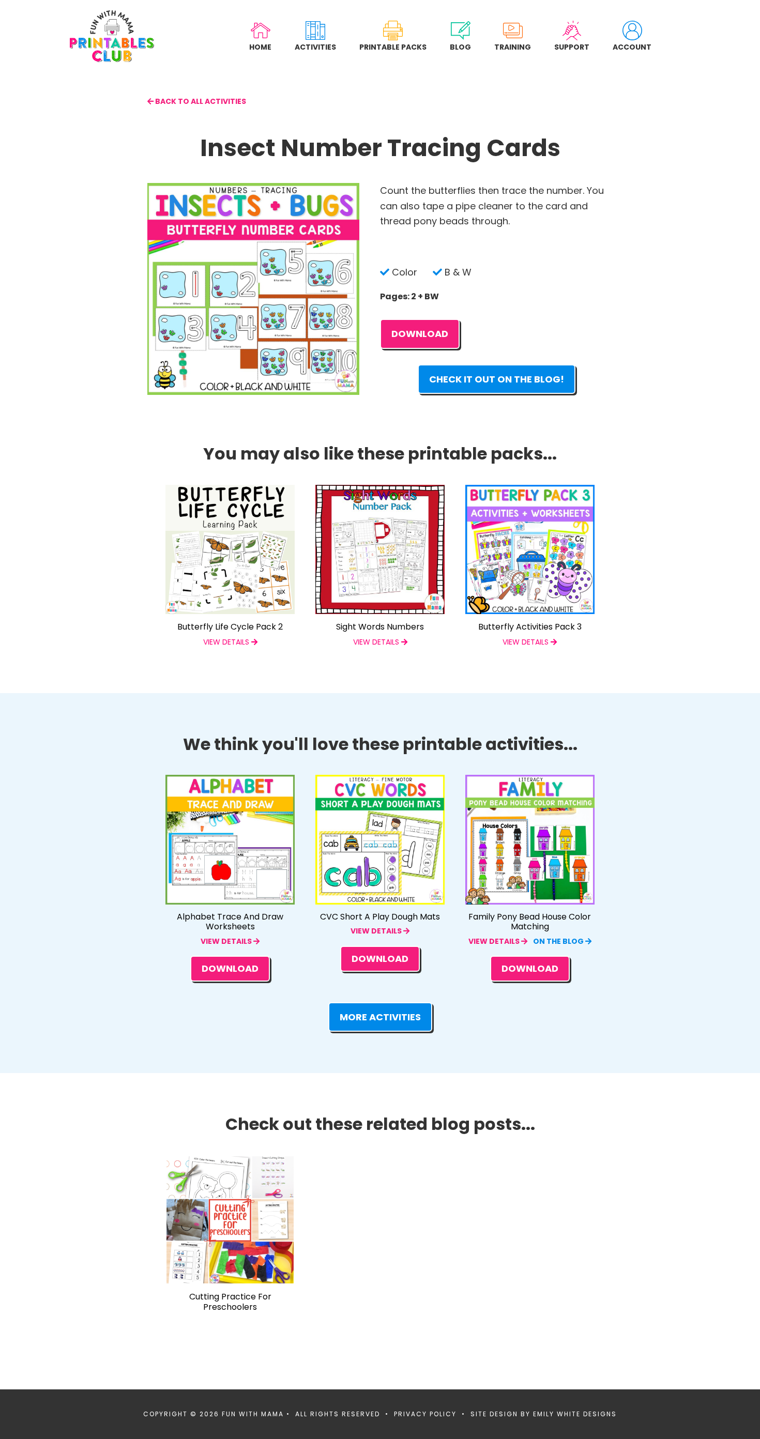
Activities (315, 47)
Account (632, 47)
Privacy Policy (425, 1414)
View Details (227, 941)
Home (260, 47)
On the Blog (559, 941)
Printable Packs (393, 47)
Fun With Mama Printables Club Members (112, 36)
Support (571, 47)
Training (512, 47)
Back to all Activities (200, 101)
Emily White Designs (575, 1414)
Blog (460, 47)
